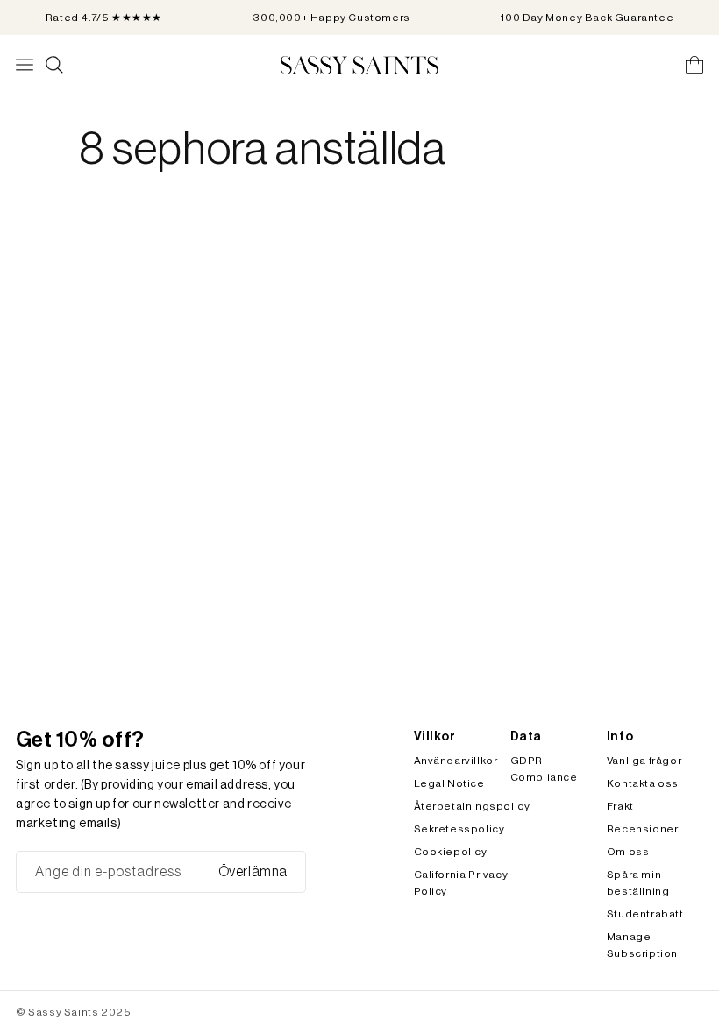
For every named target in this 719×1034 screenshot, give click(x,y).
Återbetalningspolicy (472, 806)
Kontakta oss (643, 783)
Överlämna (253, 872)
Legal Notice (449, 783)
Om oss (628, 851)
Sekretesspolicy (459, 829)
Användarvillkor (456, 760)
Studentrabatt (645, 914)
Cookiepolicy (451, 851)
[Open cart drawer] (694, 65)
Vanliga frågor (644, 760)
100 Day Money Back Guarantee (587, 17)
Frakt (620, 806)
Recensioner (643, 829)
